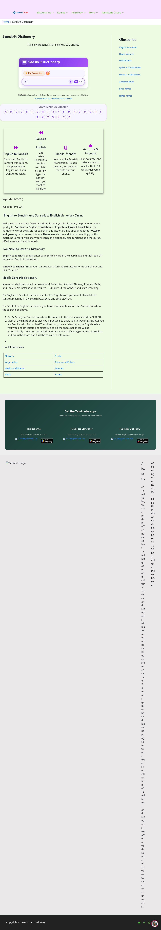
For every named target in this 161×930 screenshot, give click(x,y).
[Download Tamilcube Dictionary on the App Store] (122, 440)
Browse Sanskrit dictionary (62, 98)
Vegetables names (128, 47)
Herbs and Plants (14, 368)
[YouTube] (139, 923)
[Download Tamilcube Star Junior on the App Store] (74, 440)
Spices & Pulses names (130, 67)
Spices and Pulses (65, 362)
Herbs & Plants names (129, 74)
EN (76, 82)
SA (80, 82)
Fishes (58, 374)
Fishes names (125, 95)
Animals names (126, 81)
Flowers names (126, 54)
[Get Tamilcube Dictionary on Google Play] (142, 441)
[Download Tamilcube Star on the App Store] (26, 440)
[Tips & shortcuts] (48, 73)
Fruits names (125, 60)
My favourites (34, 73)
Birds (8, 374)
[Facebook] (144, 923)
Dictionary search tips (42, 98)
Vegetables (11, 362)
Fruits (58, 356)
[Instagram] (149, 923)
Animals (59, 368)
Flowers (9, 356)
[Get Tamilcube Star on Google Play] (47, 441)
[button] (52, 12)
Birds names (125, 88)
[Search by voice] (71, 81)
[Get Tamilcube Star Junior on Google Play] (94, 441)
